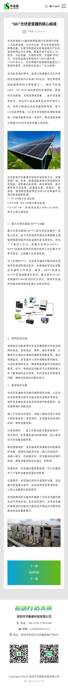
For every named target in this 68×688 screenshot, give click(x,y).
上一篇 (34, 565)
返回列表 (34, 572)
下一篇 (34, 578)
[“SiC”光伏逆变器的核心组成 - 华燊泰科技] (12, 6)
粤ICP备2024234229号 (34, 681)
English (56, 6)
